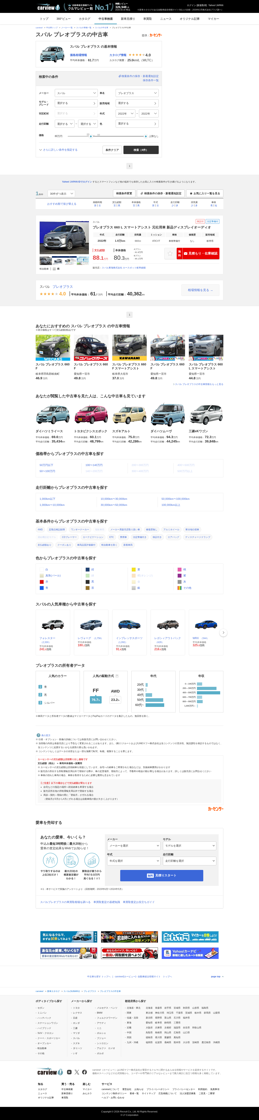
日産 (75, 1018)
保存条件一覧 (151, 80)
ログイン (191, 5)
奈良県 (186, 1027)
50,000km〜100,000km (176, 498)
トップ (44, 18)
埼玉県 (170, 1012)
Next (223, 633)
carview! (39, 28)
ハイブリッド (44, 1028)
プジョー (101, 1038)
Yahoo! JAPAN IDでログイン (77, 181)
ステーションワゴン (48, 1023)
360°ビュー (64, 18)
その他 (187, 587)
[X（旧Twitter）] (77, 1072)
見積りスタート (166, 875)
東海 (129, 1022)
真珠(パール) (53, 575)
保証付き (157, 537)
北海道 (149, 1008)
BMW (99, 1012)
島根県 (158, 1032)
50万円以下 (46, 465)
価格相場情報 (78, 55)
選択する (123, 123)
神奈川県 (159, 1012)
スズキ (76, 1043)
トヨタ (76, 1008)
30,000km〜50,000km (114, 504)
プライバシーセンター (183, 1089)
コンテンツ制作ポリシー (114, 1093)
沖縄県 (216, 1042)
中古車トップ (52, 28)
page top (215, 976)
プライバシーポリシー (158, 1089)
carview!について (110, 1089)
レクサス (77, 1012)
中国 (129, 1032)
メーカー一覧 (67, 28)
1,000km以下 (47, 498)
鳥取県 (149, 1032)
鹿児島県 (206, 1042)
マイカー (213, 18)
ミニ (99, 1028)
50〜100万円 (47, 471)
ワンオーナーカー (80, 529)
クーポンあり (64, 545)
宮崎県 (195, 1042)
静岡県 (167, 1022)
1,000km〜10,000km (52, 504)
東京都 (149, 1012)
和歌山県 (196, 1027)
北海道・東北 (133, 1008)
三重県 (177, 1022)
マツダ (76, 1033)
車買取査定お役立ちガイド (139, 902)
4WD (40, 529)
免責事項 (214, 1089)
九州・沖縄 (132, 1042)
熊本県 (177, 1042)
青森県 (158, 1008)
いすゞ (76, 1053)
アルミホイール (171, 529)
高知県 (177, 1037)
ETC (111, 537)
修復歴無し (151, 529)
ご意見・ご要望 (207, 1093)
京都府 (167, 1027)
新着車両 (128, 545)
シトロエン (102, 1043)
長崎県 (167, 1042)
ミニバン (42, 1012)
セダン (41, 1008)
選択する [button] (62, 103)
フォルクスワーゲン (107, 1018)
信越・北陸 (132, 1017)
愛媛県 (167, 1037)
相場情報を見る (198, 290)
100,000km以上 (171, 504)
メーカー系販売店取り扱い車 (125, 529)
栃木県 (198, 1012)
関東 (129, 1012)
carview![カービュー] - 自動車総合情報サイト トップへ (143, 976)
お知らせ (139, 1089)
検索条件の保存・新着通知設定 (140, 76)
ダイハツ (77, 1048)
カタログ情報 (117, 55)
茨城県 (188, 1012)
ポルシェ (101, 1033)
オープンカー (44, 1043)
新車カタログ (53, 991)
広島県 (177, 1032)
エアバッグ (173, 537)
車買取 (147, 18)
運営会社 (126, 1089)
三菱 (75, 1028)
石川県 (177, 1017)
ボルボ (100, 1053)
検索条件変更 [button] (124, 193)
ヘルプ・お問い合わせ (113, 1097)
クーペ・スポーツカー (49, 1038)
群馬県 (207, 1012)
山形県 (195, 1008)
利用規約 (202, 1089)
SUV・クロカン (46, 1033)
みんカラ (87, 1093)
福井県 (186, 1017)
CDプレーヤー (69, 537)
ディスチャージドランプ (197, 537)
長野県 (158, 1017)
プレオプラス (63, 287)
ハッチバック (44, 1018)
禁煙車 (123, 537)
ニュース (166, 18)
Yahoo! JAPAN (215, 5)
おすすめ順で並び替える (61, 203)
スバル (45, 287)
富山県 (167, 1017)
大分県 (186, 1042)
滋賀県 (177, 1027)
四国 (129, 1037)
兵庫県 (158, 1027)
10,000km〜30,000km (114, 498)
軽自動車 (42, 1048)
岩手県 (167, 1008)
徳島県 (149, 1037)
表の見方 (45, 735)
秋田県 (186, 1008)
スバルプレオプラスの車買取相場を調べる (65, 902)
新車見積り (128, 18)
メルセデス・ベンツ (107, 1008)
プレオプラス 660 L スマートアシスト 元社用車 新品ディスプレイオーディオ (152, 227)
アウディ (101, 1023)
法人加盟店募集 (188, 1093)
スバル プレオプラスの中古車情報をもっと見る (199, 384)
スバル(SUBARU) (72, 991)
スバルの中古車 (101, 28)
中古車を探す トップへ (99, 976)
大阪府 (149, 1027)
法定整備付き (140, 537)
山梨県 (216, 1012)
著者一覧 (134, 1093)
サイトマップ (148, 1093)
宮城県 (177, 1008)
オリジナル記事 (190, 18)
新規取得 (201, 5)
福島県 (205, 1008)
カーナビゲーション (93, 537)
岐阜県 (158, 1022)
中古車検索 (106, 18)
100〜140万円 (94, 465)
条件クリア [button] (112, 149)
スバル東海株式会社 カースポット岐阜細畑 (124, 267)
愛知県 (149, 1022)
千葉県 (179, 1012)
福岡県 (149, 1042)
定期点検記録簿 (57, 529)
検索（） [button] (141, 149)
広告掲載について (168, 1093)
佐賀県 (158, 1042)
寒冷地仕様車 (192, 529)
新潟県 (149, 1017)
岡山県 (167, 1032)
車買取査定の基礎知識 (106, 902)
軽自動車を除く (109, 545)
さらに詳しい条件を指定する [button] (60, 149)
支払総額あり (44, 545)
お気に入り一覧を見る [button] (207, 193)
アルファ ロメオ (106, 1048)
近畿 (129, 1027)
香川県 (158, 1037)
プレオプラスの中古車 (110, 991)
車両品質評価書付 (86, 545)
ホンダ (76, 1023)
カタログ (84, 18)
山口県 (186, 1032)
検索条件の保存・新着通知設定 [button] (162, 193)
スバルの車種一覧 (83, 28)
